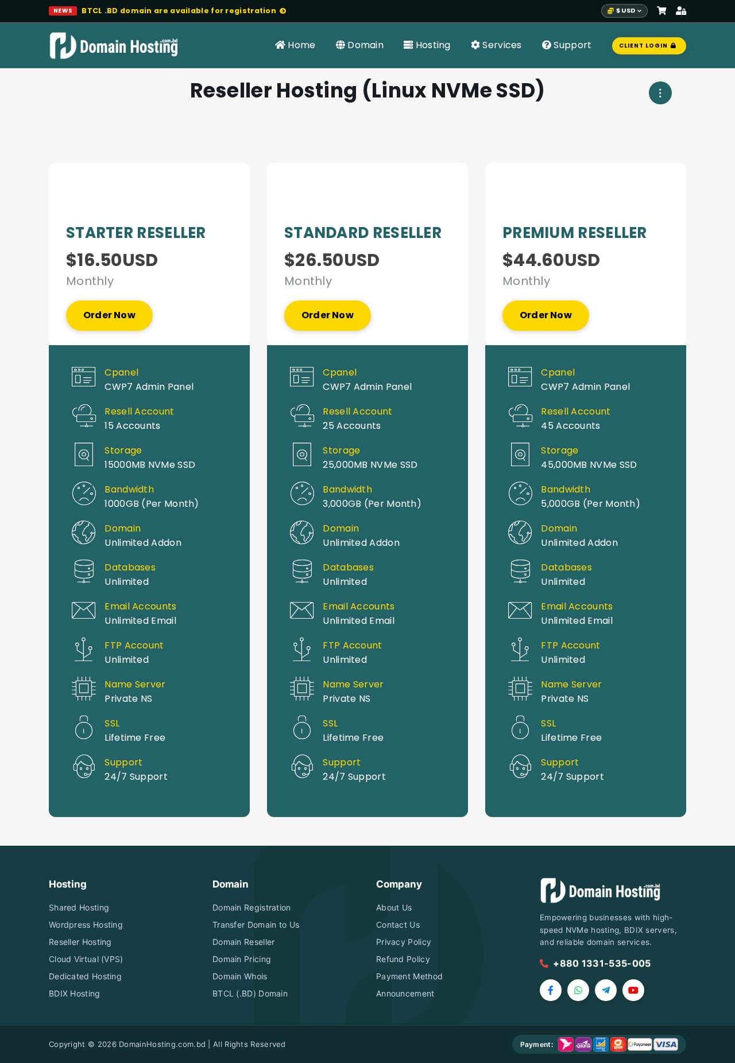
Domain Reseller (243, 942)
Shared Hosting (79, 907)
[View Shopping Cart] (661, 11)
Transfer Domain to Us (255, 924)
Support (571, 45)
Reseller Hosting (80, 942)
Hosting (431, 45)
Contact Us (398, 924)
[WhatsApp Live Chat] (578, 990)
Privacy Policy (403, 942)
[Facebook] (551, 990)
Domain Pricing (241, 959)
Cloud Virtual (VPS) (86, 959)
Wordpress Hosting (86, 924)
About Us (394, 907)
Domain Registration (251, 907)
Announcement (405, 993)
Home (300, 45)
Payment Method (409, 976)
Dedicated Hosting (85, 976)
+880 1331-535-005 (602, 963)
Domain (364, 45)
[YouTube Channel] (633, 990)
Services (501, 45)
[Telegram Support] (606, 990)
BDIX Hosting (74, 993)
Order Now (109, 315)
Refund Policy (403, 959)
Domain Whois (240, 976)
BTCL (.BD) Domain (250, 993)
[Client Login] (681, 11)
